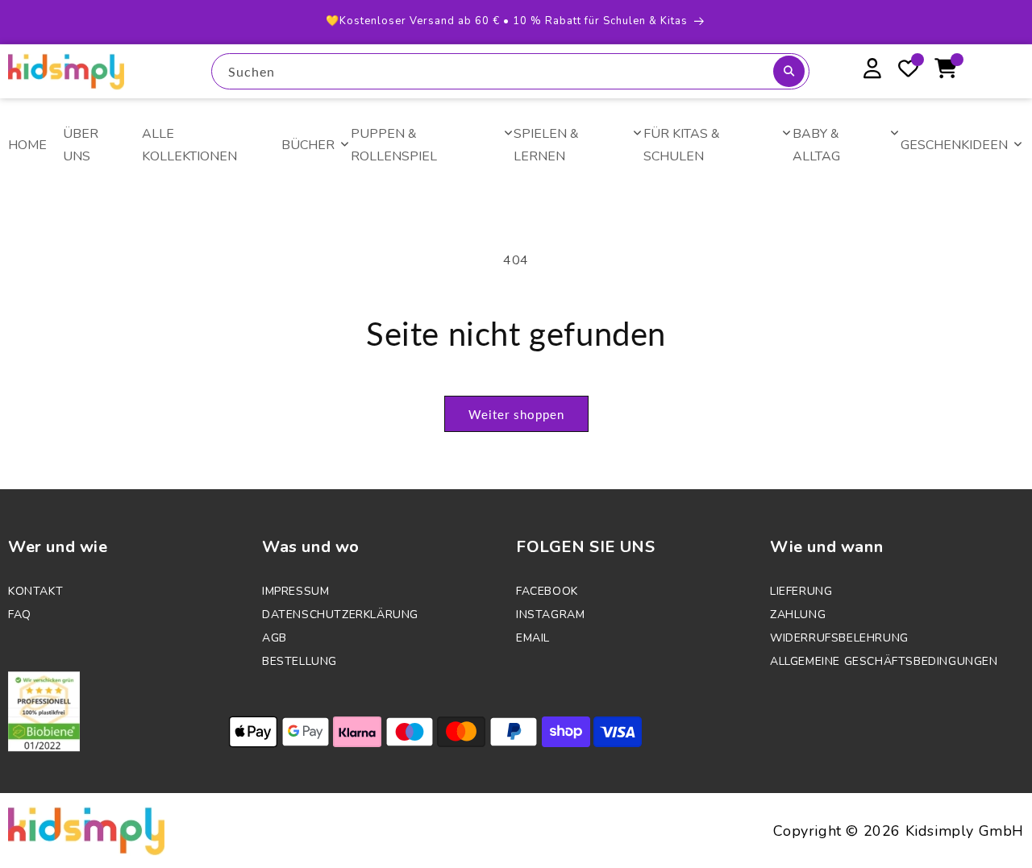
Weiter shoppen (516, 414)
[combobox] (510, 71)
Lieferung (801, 591)
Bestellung (299, 661)
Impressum (295, 591)
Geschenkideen (954, 145)
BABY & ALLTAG (816, 145)
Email (533, 638)
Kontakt (35, 591)
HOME (27, 145)
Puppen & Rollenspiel (394, 145)
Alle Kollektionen (189, 145)
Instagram (550, 614)
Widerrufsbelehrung (839, 638)
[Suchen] (789, 71)
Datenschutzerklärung (340, 614)
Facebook (547, 591)
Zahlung (798, 614)
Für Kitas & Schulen (681, 145)
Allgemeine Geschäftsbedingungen (884, 661)
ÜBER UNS (80, 145)
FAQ (19, 614)
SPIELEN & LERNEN (546, 145)
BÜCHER (308, 145)
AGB (274, 638)
